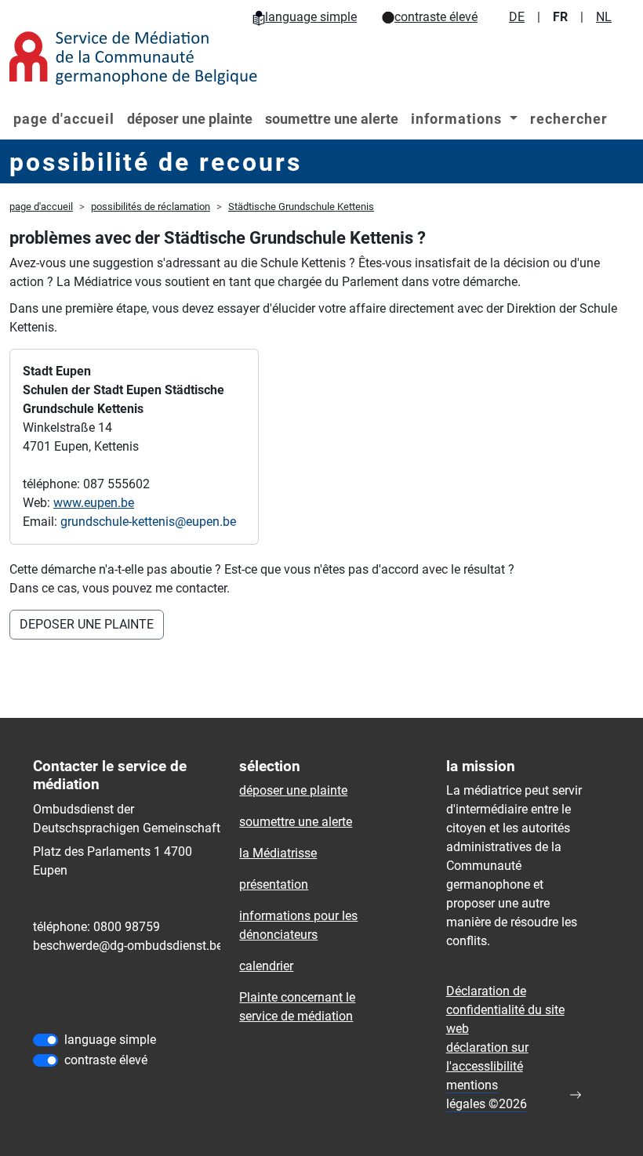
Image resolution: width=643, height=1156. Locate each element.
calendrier (266, 966)
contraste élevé (436, 16)
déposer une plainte (189, 119)
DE (517, 16)
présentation (273, 884)
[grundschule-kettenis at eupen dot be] (148, 522)
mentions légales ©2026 (486, 1094)
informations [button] (458, 119)
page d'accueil (63, 119)
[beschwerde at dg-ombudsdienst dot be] (128, 946)
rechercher (569, 119)
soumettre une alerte (331, 119)
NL (604, 16)
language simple (311, 16)
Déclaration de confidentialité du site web (505, 1010)
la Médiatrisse (278, 853)
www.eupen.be (93, 502)
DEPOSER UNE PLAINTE (87, 624)
